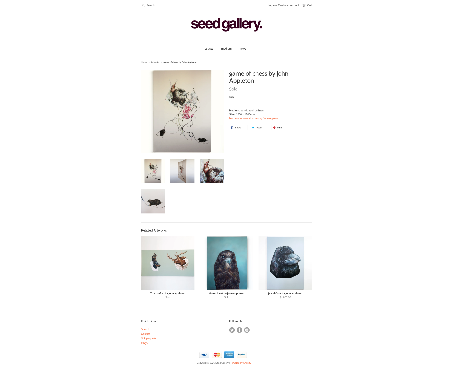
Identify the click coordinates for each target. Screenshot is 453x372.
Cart (309, 5)
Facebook (239, 330)
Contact (145, 333)
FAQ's (144, 343)
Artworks (155, 62)
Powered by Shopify (241, 363)
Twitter (232, 330)
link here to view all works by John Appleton (254, 118)
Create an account (288, 5)
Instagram (247, 330)
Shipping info (148, 338)
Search (145, 329)
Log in (271, 5)
